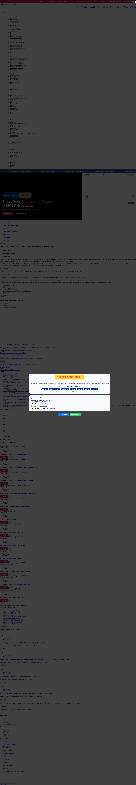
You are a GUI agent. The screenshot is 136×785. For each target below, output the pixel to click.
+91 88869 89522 (44, 401)
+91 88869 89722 (47, 400)
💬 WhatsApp (75, 414)
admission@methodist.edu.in (44, 404)
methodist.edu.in (42, 406)
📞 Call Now (63, 414)
